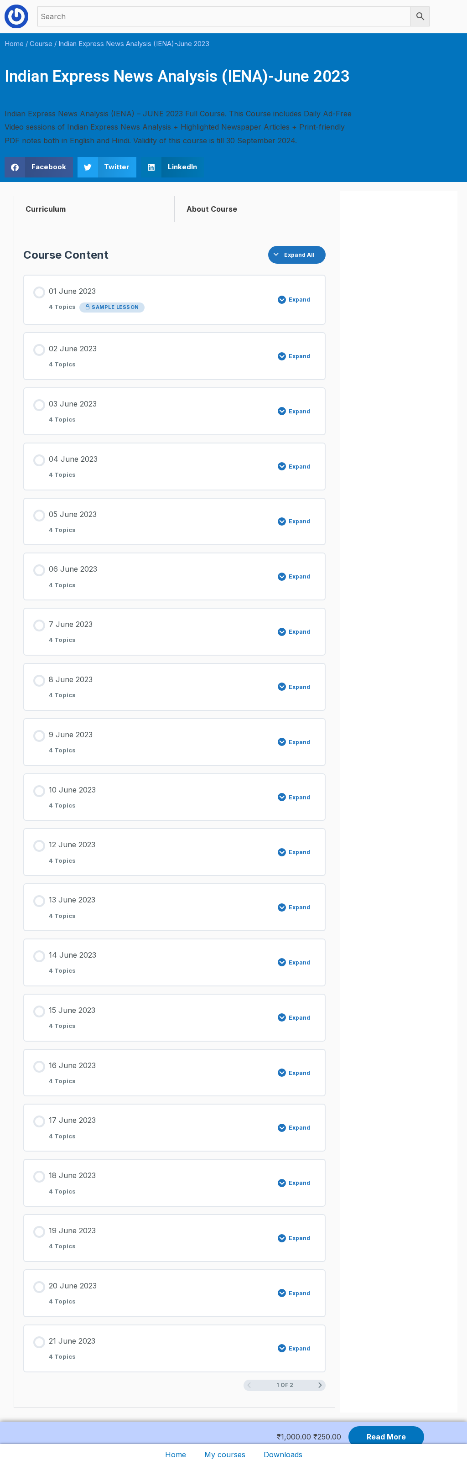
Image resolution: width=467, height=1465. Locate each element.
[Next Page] (320, 1385)
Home (175, 1454)
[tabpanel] (174, 815)
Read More (386, 1436)
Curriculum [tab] (46, 209)
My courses (224, 1454)
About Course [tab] (212, 209)
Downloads (283, 1454)
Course (41, 44)
